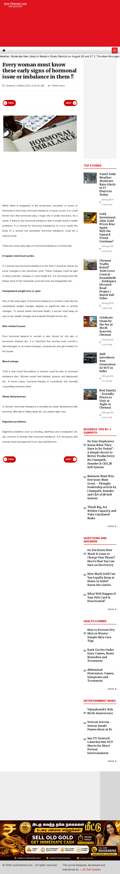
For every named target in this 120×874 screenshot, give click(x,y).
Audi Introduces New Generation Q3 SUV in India (107, 362)
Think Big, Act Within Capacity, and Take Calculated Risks (101, 512)
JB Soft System (91, 869)
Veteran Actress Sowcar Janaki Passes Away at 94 (99, 725)
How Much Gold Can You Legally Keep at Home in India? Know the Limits (101, 579)
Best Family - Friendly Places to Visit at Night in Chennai (107, 399)
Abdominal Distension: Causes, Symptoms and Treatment (100, 675)
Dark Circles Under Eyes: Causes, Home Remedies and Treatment (100, 655)
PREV (11, 103)
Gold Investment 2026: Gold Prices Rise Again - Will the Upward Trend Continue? (107, 227)
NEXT (69, 103)
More (111, 526)
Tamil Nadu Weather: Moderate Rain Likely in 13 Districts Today (107, 184)
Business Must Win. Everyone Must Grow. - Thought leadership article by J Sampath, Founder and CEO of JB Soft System (101, 487)
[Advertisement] (76, 23)
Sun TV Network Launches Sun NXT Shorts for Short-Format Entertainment (100, 746)
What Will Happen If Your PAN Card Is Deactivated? (101, 597)
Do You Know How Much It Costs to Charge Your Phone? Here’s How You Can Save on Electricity (101, 557)
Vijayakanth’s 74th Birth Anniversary (100, 711)
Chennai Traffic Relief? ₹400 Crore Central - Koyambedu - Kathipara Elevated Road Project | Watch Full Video (107, 279)
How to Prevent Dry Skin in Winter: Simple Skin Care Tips (101, 635)
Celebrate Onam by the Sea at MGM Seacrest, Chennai (106, 326)
